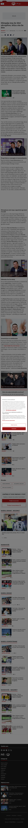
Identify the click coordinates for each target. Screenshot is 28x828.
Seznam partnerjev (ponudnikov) (8, 420)
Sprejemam (14, 428)
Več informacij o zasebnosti (11, 410)
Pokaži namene (14, 424)
